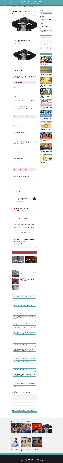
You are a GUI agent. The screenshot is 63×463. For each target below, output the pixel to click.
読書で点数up (26, 3)
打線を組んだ (37, 3)
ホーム (20, 3)
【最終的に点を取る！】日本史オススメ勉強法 (31, 1)
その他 (41, 3)
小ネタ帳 (34, 3)
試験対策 (23, 3)
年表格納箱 (31, 3)
